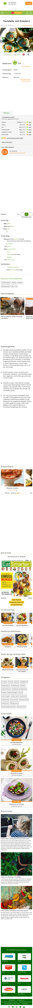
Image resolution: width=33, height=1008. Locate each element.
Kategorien (25, 1003)
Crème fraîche (11, 249)
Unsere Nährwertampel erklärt (15, 138)
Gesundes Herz (21, 706)
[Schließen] (1, 3)
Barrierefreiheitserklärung (12, 1003)
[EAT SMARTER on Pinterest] (12, 1007)
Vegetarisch (24, 682)
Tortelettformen (26, 217)
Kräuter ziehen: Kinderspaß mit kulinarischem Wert (15, 838)
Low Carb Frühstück (7, 625)
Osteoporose (15, 685)
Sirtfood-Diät (5, 699)
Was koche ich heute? (16, 773)
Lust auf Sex (14, 699)
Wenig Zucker (14, 703)
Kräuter (16, 239)
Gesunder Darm (24, 699)
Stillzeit (23, 685)
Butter (12, 226)
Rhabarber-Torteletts (12, 488)
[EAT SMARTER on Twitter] (20, 1007)
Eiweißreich (8, 646)
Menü (2, 13)
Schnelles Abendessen (16, 742)
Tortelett (4, 682)
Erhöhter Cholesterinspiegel (9, 692)
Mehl (8, 224)
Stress (20, 692)
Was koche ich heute (8, 669)
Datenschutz (20, 1000)
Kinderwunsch (6, 685)
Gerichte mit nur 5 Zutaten (16, 804)
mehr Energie (5, 696)
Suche (27, 13)
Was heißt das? (26, 66)
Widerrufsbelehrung (25, 1002)
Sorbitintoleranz (6, 689)
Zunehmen (23, 696)
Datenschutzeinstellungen (9, 1002)
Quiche (17, 682)
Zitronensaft (11, 260)
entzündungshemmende (8, 706)
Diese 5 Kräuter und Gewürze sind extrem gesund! (14, 910)
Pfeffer (9, 254)
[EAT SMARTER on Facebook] (9, 1007)
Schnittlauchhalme (13, 267)
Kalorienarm (5, 703)
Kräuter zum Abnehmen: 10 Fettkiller (11, 877)
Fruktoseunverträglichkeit (19, 689)
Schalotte (10, 244)
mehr (30, 122)
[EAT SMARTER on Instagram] (16, 1007)
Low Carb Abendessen (22, 625)
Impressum (12, 1000)
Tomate (13, 270)
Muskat (9, 257)
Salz (8, 229)
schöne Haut (14, 696)
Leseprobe (3, 598)
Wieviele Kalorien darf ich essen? (25, 80)
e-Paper (30, 598)
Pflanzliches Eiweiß (22, 646)
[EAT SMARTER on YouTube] (24, 1007)
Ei (7, 232)
